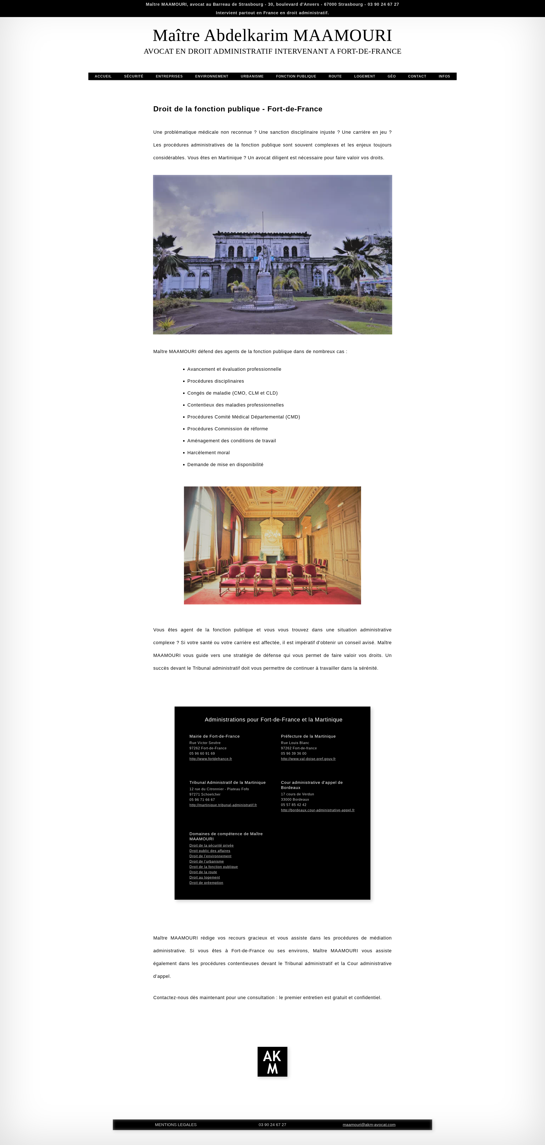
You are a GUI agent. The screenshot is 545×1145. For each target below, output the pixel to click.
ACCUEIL (103, 76)
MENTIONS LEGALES (176, 1124)
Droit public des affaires (209, 851)
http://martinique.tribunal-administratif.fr (223, 805)
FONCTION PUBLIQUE (296, 76)
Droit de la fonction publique (213, 867)
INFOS (444, 76)
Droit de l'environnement (210, 856)
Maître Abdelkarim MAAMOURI (272, 35)
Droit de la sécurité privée (211, 845)
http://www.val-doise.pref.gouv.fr (308, 759)
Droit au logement (204, 877)
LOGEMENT (364, 76)
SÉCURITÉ (133, 76)
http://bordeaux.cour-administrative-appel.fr (318, 810)
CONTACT (417, 76)
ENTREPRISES (169, 76)
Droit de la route (203, 872)
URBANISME (252, 76)
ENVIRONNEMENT (211, 76)
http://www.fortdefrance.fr (210, 759)
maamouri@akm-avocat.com (369, 1124)
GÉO (392, 76)
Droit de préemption (206, 883)
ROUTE (335, 76)
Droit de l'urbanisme (206, 861)
